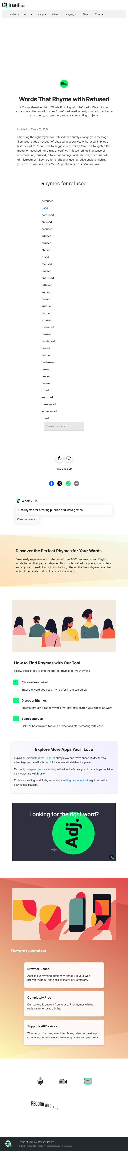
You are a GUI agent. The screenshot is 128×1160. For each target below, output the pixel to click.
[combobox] (64, 426)
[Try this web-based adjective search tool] (64, 832)
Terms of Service (27, 1141)
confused (48, 215)
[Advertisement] (64, 43)
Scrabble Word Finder (39, 758)
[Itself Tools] (64, 1094)
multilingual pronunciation (76, 780)
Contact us (67, 1146)
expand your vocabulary (42, 769)
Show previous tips (27, 519)
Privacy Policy (46, 1141)
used (45, 208)
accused (47, 229)
